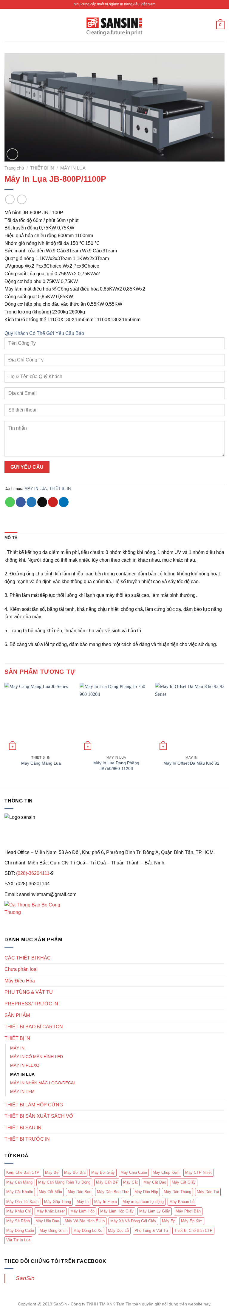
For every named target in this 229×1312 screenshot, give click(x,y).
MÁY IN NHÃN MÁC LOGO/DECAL (43, 1082)
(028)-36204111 (32, 873)
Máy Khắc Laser (50, 1211)
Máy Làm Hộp (82, 1211)
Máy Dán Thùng (177, 1192)
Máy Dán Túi (208, 1192)
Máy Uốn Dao (47, 1221)
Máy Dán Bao (79, 1192)
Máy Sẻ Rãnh (18, 1221)
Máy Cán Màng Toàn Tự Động (64, 1182)
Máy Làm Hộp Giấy (117, 1211)
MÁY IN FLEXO (24, 1065)
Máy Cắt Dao (154, 1182)
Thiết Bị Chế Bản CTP (193, 1230)
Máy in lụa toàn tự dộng (143, 1201)
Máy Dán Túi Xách (22, 1201)
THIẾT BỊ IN (42, 167)
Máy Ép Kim (191, 1221)
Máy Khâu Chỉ (18, 1211)
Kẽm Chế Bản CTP (22, 1172)
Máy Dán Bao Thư (113, 1192)
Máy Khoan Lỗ (181, 1201)
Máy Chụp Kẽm (166, 1172)
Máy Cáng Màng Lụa (41, 763)
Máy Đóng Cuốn (20, 1230)
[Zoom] (12, 154)
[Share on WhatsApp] (10, 502)
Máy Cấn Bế (106, 1182)
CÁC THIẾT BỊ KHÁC (27, 957)
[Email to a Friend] (42, 502)
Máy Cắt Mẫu (50, 1192)
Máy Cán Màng (19, 1182)
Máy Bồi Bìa (75, 1172)
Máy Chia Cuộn (133, 1172)
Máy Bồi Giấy (103, 1172)
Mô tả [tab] (10, 537)
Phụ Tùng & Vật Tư (151, 1230)
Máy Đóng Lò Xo (87, 1230)
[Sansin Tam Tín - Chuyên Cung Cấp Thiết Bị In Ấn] (114, 25)
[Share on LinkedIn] (64, 502)
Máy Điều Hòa (19, 980)
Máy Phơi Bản (188, 1211)
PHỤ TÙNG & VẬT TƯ (28, 992)
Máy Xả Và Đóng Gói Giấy (133, 1221)
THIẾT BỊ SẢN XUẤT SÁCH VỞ (38, 1116)
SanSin (25, 1278)
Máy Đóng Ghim (54, 1230)
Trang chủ (14, 167)
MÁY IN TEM (22, 1091)
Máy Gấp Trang (57, 1201)
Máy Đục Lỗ (118, 1230)
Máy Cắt (130, 1182)
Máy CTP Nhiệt (198, 1172)
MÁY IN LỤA (73, 167)
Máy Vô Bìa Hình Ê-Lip (85, 1221)
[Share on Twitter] (31, 502)
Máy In (83, 1201)
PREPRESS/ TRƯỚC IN (31, 1003)
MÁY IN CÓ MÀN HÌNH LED (36, 1056)
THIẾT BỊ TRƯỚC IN (27, 1139)
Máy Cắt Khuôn (19, 1192)
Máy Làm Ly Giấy (154, 1211)
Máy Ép (168, 1221)
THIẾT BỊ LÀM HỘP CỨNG (33, 1104)
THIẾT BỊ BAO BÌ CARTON (33, 1026)
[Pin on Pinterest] (53, 502)
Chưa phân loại (21, 969)
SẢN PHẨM (17, 1015)
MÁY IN (17, 1048)
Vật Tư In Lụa (18, 1240)
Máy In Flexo (105, 1201)
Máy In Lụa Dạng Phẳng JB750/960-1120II (116, 765)
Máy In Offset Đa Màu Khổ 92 (191, 763)
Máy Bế (51, 1172)
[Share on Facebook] (21, 502)
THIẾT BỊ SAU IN (22, 1127)
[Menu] (8, 25)
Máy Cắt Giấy (184, 1182)
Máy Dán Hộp (146, 1192)
